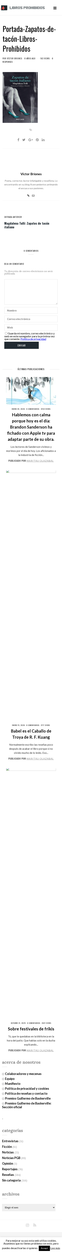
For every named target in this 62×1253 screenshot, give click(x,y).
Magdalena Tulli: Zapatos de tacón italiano (26, 225)
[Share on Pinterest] (37, 139)
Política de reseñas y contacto (26, 1093)
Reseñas (8, 1175)
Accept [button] (44, 1248)
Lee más (55, 1248)
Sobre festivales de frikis (31, 1028)
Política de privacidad (33, 339)
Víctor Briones (14, 58)
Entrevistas (10, 1141)
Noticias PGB (11, 1158)
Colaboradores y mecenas (23, 1074)
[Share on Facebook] (18, 139)
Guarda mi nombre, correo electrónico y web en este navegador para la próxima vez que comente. (29, 336)
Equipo (10, 1079)
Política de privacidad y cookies (27, 1088)
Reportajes (10, 1169)
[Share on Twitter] (24, 139)
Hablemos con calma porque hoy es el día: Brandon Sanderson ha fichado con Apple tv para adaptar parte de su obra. (31, 427)
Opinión (7, 1163)
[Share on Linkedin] (43, 139)
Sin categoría (11, 1180)
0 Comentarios (32, 409)
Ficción (7, 1146)
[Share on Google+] (30, 139)
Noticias (8, 1152)
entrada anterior (13, 217)
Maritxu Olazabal (40, 460)
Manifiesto (12, 1083)
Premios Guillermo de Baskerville (28, 1098)
